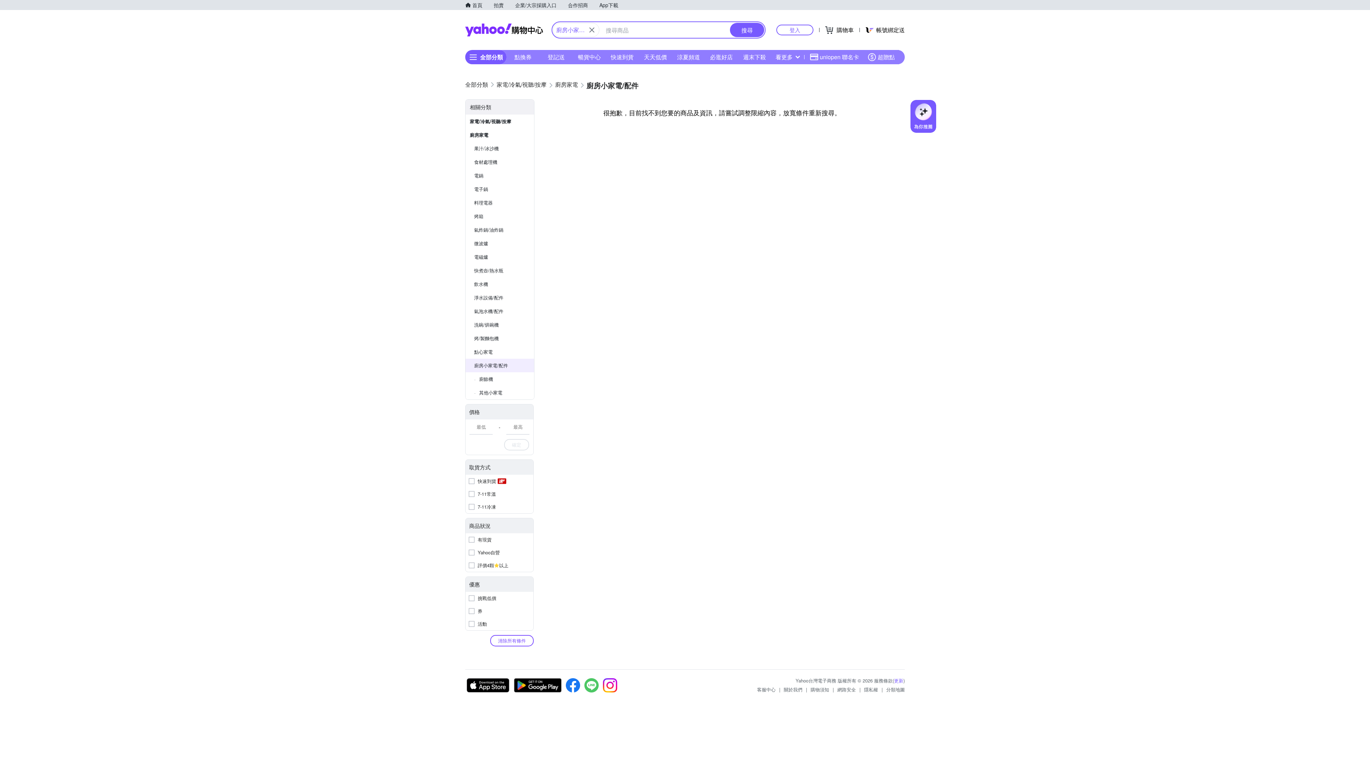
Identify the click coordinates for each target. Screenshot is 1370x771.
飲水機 (481, 284)
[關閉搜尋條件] (592, 30)
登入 (795, 30)
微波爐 (481, 243)
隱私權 (871, 689)
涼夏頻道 (688, 57)
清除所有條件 (512, 640)
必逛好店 (721, 57)
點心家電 (483, 351)
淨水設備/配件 (488, 297)
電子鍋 (481, 189)
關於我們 (793, 689)
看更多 (784, 57)
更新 (898, 680)
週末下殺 (754, 57)
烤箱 (478, 216)
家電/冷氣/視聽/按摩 (490, 121)
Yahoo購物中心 (504, 30)
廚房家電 (479, 134)
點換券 (523, 57)
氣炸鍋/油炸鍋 (488, 229)
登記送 (556, 57)
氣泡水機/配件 (488, 311)
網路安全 (846, 689)
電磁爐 (481, 256)
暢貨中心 (589, 57)
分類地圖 (895, 689)
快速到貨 (622, 57)
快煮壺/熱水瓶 (488, 270)
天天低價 (655, 57)
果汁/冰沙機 (486, 148)
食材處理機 (485, 161)
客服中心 (766, 689)
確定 (516, 444)
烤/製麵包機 (486, 338)
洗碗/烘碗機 (486, 324)
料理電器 (483, 202)
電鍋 (478, 175)
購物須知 (820, 689)
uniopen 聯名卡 (839, 57)
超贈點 (886, 57)
